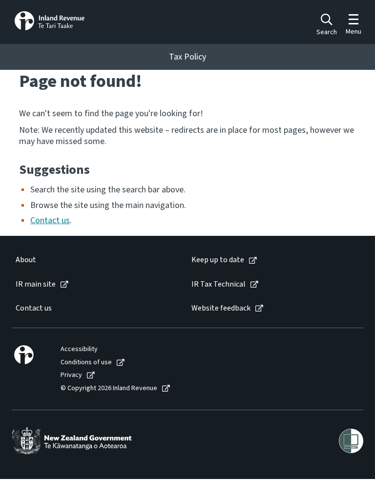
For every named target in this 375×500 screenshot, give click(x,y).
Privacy (71, 375)
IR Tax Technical (218, 284)
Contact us (50, 220)
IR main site (36, 284)
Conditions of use (86, 362)
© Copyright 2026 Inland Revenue (109, 388)
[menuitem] (93, 260)
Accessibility (79, 349)
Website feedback (220, 308)
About (26, 260)
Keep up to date (217, 260)
